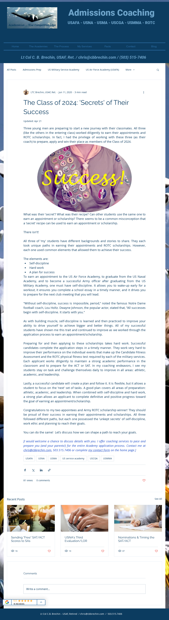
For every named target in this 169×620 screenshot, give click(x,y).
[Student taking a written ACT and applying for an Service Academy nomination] (138, 518)
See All (158, 498)
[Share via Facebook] (25, 470)
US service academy (73, 458)
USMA (53, 458)
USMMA (107, 458)
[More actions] (144, 92)
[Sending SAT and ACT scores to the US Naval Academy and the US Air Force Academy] (31, 518)
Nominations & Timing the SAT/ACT (136, 539)
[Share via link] (49, 470)
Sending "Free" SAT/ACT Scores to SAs (28, 539)
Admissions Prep (32, 69)
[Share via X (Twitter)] (33, 470)
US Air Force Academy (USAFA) (102, 69)
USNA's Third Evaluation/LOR (76, 539)
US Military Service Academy (63, 69)
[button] (157, 69)
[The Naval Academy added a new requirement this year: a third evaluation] (84, 518)
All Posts (11, 69)
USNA (41, 458)
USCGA (94, 458)
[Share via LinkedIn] (41, 470)
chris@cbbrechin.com (97, 57)
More (128, 69)
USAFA (29, 458)
